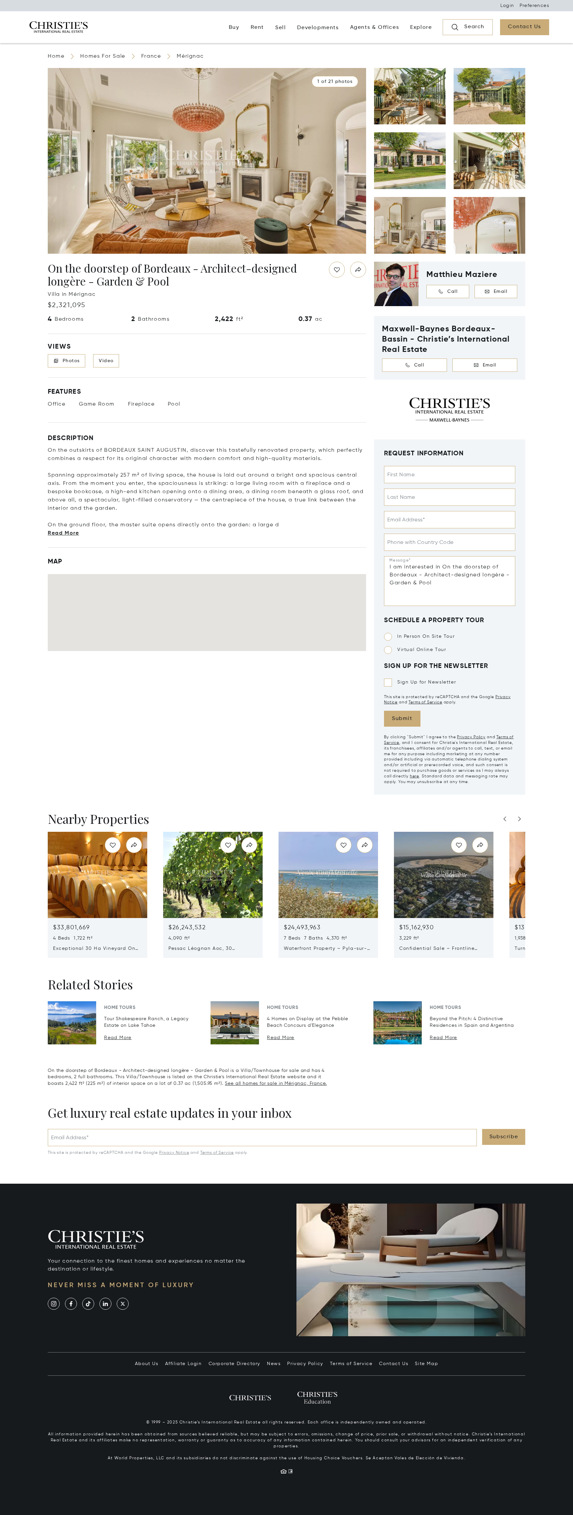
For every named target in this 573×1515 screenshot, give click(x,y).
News (274, 1363)
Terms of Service (425, 702)
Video (106, 361)
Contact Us (393, 1363)
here (414, 776)
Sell (280, 28)
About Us (147, 1363)
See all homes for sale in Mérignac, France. (276, 1083)
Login (507, 5)
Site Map (426, 1363)
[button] (334, 81)
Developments (318, 28)
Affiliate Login (183, 1363)
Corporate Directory (234, 1363)
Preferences (534, 5)
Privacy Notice (174, 1153)
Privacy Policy (471, 737)
